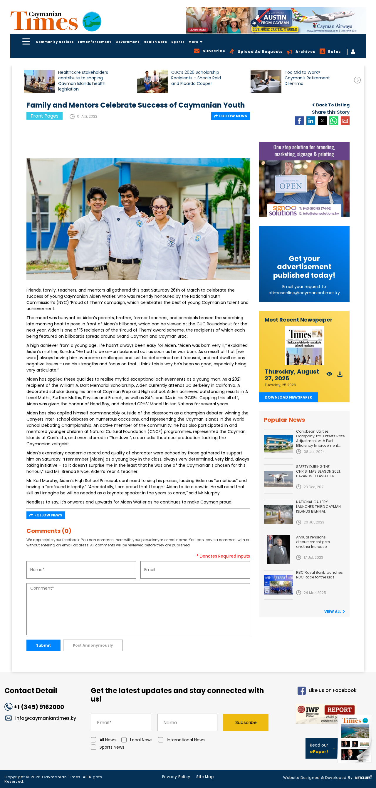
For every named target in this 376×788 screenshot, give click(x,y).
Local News (141, 740)
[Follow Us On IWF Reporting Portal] (317, 715)
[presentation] (357, 80)
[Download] (340, 375)
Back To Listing (333, 105)
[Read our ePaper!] (355, 764)
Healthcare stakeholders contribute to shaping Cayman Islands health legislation (83, 81)
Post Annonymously (93, 645)
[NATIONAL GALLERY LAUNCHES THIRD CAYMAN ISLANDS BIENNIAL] (278, 514)
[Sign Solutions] (304, 179)
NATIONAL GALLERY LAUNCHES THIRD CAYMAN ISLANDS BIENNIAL (318, 506)
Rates (334, 51)
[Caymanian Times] (55, 20)
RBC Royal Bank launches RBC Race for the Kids (319, 575)
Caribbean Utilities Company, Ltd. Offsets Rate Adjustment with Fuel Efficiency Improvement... (320, 438)
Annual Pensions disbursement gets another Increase (313, 542)
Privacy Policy (176, 776)
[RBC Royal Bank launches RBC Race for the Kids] (278, 584)
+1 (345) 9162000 (39, 707)
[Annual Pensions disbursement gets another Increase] (278, 549)
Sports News (112, 747)
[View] (329, 375)
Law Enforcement (94, 42)
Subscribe (246, 722)
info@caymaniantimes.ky (45, 718)
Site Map (205, 776)
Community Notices (55, 42)
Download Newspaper (288, 397)
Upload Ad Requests (260, 51)
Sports (177, 42)
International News (186, 740)
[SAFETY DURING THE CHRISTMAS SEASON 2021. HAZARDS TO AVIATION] (278, 479)
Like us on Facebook (332, 690)
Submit (43, 645)
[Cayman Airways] (276, 20)
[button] (39, 81)
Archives (305, 51)
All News (108, 740)
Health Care (155, 42)
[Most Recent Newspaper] (304, 346)
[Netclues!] (363, 777)
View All (332, 611)
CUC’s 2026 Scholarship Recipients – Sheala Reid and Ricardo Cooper (196, 78)
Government (127, 42)
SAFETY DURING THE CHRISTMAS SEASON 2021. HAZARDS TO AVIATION (318, 471)
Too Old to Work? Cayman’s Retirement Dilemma (307, 78)
